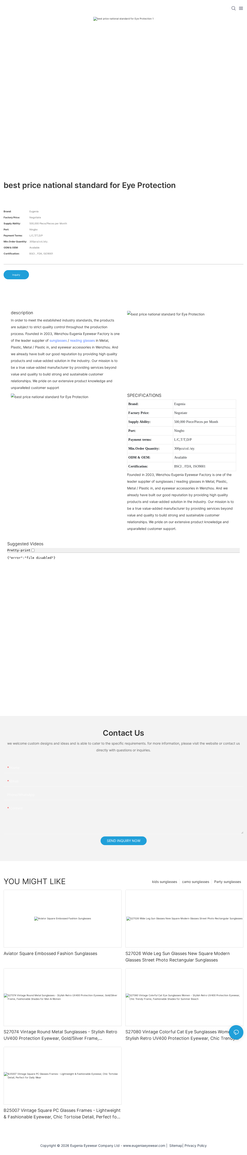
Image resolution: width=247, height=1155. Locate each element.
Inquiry (16, 274)
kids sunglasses (164, 882)
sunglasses (58, 340)
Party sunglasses (227, 882)
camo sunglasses (195, 882)
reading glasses (82, 340)
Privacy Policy (196, 1145)
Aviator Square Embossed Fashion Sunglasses (50, 953)
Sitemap (174, 1145)
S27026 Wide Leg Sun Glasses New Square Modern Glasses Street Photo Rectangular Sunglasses (177, 956)
